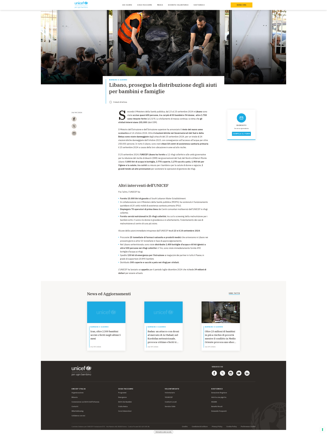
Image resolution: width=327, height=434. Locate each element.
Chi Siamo (127, 5)
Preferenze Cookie (248, 426)
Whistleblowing (77, 411)
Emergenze (122, 397)
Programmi (122, 393)
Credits (185, 426)
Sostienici (199, 5)
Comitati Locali (171, 402)
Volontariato (170, 393)
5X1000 (214, 402)
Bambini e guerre (118, 80)
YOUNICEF (169, 397)
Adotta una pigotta (218, 397)
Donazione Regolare (219, 393)
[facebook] (74, 119)
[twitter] (74, 127)
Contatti (75, 406)
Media (160, 5)
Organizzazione (78, 393)
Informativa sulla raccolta (163, 432)
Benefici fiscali (216, 406)
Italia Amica (123, 406)
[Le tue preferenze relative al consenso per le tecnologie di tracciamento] (322, 429)
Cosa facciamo (144, 5)
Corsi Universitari (124, 411)
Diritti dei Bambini (125, 402)
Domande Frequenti (219, 411)
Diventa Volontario (178, 5)
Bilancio (75, 397)
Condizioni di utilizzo (200, 426)
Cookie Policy (231, 426)
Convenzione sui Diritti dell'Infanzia (85, 402)
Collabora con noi (78, 416)
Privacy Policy (217, 426)
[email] (74, 134)
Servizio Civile (170, 406)
